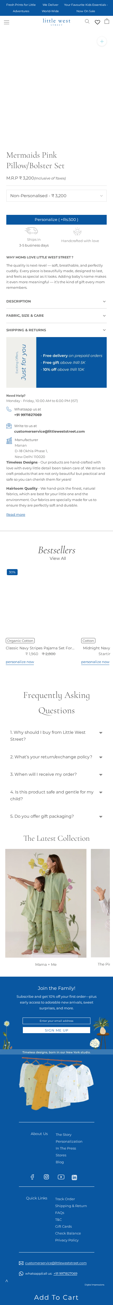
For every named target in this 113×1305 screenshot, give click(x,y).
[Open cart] (107, 21)
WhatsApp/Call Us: (51, 1273)
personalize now (20, 662)
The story (63, 1134)
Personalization (69, 1141)
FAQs (59, 1213)
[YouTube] (63, 1178)
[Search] (87, 21)
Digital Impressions (94, 1284)
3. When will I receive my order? (43, 774)
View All (58, 558)
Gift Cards (63, 1226)
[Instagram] (49, 1177)
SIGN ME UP (56, 1030)
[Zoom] (101, 41)
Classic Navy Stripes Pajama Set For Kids (43, 648)
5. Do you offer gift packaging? (42, 816)
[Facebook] (35, 1178)
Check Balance (68, 1233)
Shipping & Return (71, 1206)
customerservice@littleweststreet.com (49, 431)
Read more (15, 514)
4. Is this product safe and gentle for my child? (52, 795)
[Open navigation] (6, 22)
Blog (60, 1162)
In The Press (66, 1148)
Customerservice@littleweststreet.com (56, 1263)
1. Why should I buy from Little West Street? (48, 736)
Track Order (65, 1199)
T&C (58, 1219)
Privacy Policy (67, 1240)
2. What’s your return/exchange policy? (51, 756)
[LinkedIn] (76, 1177)
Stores (61, 1155)
